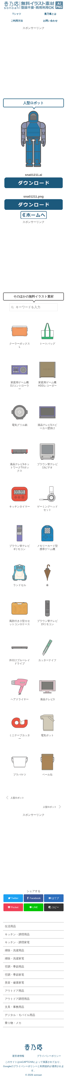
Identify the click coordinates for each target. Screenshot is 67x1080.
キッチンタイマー (19, 506)
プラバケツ (19, 774)
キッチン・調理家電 (17, 942)
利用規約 (44, 1066)
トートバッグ (47, 343)
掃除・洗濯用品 (14, 950)
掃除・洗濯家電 (14, 958)
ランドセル (19, 585)
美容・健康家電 (14, 982)
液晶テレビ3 (47, 699)
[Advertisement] (33, 63)
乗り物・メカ (13, 1022)
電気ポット (47, 735)
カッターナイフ (47, 660)
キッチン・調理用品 (17, 934)
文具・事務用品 (14, 1006)
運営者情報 (18, 1056)
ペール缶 (47, 774)
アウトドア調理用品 (17, 998)
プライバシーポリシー (49, 1056)
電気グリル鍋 (19, 424)
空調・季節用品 (14, 966)
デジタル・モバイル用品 (20, 1015)
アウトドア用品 (14, 990)
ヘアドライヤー (20, 699)
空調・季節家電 (14, 974)
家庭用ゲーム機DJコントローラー (19, 385)
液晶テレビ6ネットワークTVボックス (19, 467)
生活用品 (10, 926)
